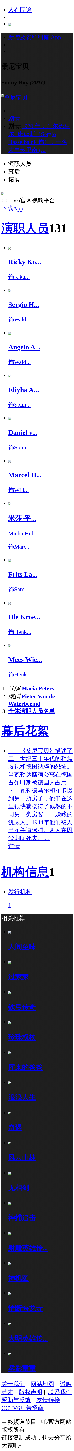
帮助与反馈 (16, 1400)
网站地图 (42, 1384)
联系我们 (60, 1392)
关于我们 (13, 1384)
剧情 (14, 118)
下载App (12, 208)
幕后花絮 (25, 731)
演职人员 (25, 228)
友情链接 (48, 1400)
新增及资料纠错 (34, 37)
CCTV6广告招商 (22, 1408)
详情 (14, 846)
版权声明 (30, 1392)
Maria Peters (38, 688)
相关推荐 (13, 918)
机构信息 (25, 872)
